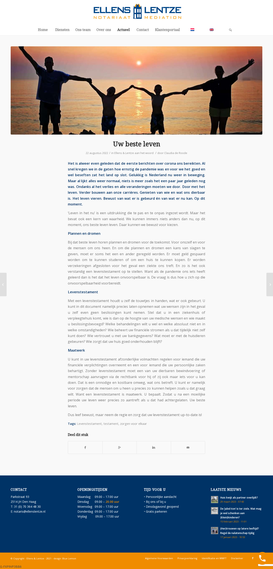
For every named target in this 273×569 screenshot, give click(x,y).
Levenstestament (89, 424)
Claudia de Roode (175, 153)
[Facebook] (253, 558)
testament (110, 424)
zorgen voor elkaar (133, 424)
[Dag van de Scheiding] (269, 284)
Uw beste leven (136, 144)
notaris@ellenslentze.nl (29, 511)
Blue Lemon (69, 558)
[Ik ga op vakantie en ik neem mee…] (3, 284)
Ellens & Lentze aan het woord (134, 153)
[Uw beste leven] (136, 90)
